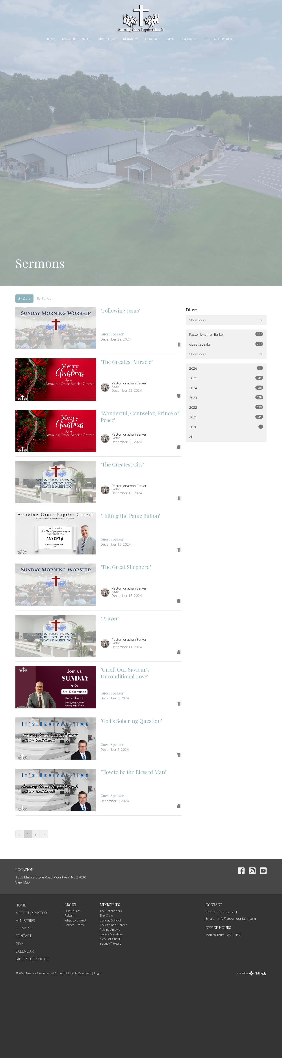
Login (97, 973)
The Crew (106, 916)
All (191, 436)
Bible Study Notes (220, 39)
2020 (225, 427)
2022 (225, 407)
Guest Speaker (225, 344)
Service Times (74, 925)
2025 (225, 378)
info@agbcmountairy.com (237, 918)
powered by (249, 977)
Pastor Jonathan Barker (225, 334)
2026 (225, 368)
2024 (225, 388)
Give (170, 39)
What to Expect (75, 920)
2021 (225, 417)
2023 (225, 397)
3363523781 (227, 912)
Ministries (107, 39)
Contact (152, 39)
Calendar (189, 39)
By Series (44, 298)
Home (50, 39)
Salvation (71, 916)
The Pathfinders (111, 911)
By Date (24, 298)
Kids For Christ (110, 939)
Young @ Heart (110, 943)
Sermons (131, 39)
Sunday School (110, 920)
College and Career (113, 925)
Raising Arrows (110, 929)
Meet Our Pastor (77, 39)
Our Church (73, 911)
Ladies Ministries (111, 934)
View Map (22, 882)
